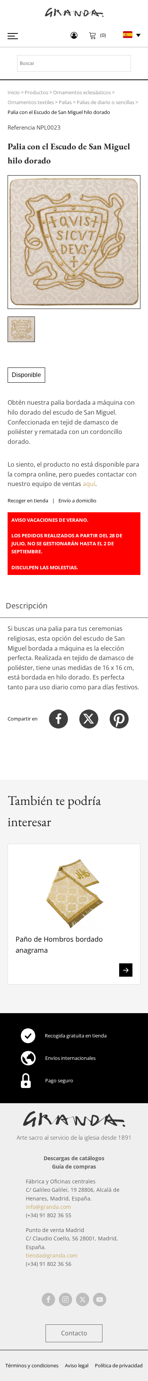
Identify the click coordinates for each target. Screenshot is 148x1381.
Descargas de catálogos (74, 1158)
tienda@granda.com (51, 1255)
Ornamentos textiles (31, 102)
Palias (65, 102)
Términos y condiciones (31, 1365)
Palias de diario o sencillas (105, 102)
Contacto (74, 1333)
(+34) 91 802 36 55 (48, 1215)
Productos (36, 92)
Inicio (14, 92)
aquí (89, 484)
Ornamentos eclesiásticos (82, 92)
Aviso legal (76, 1365)
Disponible (26, 375)
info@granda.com (48, 1206)
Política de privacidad (119, 1365)
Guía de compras (74, 1166)
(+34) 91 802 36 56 (48, 1263)
